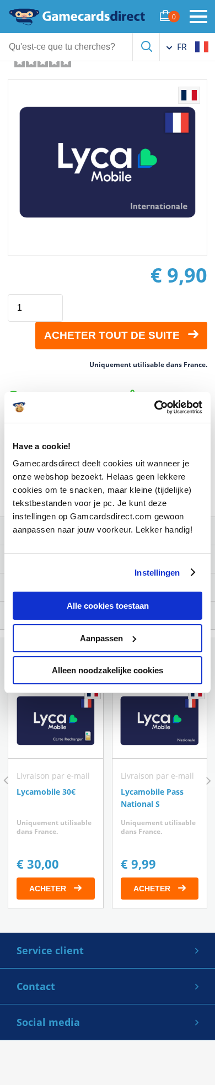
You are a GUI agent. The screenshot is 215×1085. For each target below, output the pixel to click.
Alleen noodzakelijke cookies (107, 670)
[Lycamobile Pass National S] (159, 795)
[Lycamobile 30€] (55, 795)
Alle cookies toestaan (108, 605)
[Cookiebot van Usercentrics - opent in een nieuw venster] (154, 407)
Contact (36, 986)
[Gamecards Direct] (77, 16)
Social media (48, 1022)
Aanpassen (101, 638)
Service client (50, 950)
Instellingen (157, 572)
